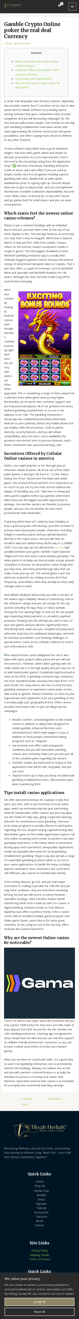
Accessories (41, 1212)
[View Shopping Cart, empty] (59, 5)
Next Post (56, 1098)
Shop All (39, 1186)
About (39, 1221)
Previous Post (25, 1099)
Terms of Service (39, 1259)
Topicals (41, 1208)
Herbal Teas (41, 1191)
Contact (39, 1225)
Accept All (39, 1302)
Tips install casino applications (33, 78)
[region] (39, 1296)
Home (39, 1181)
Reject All (39, 1311)
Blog (8, 43)
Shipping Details (39, 1255)
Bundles (41, 1195)
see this (59, 547)
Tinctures (41, 1216)
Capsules (41, 1203)
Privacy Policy (39, 1250)
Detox (41, 1199)
